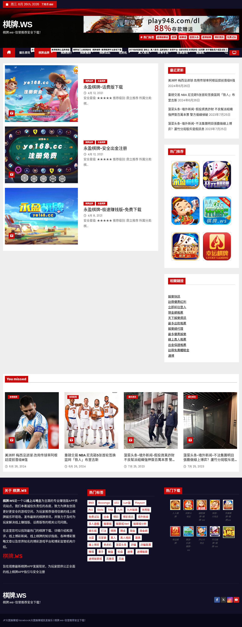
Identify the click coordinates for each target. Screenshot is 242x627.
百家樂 (102, 538)
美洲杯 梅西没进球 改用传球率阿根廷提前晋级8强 (201, 80)
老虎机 (126, 51)
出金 (106, 517)
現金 (132, 531)
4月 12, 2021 (95, 93)
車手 (101, 552)
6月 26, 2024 (17, 466)
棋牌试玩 (104, 52)
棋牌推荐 (87, 51)
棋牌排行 (68, 51)
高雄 (121, 559)
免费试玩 (231, 37)
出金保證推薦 (177, 345)
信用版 (146, 510)
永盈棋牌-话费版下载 (103, 87)
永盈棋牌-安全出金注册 (105, 148)
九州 (120, 510)
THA (110, 510)
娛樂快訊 (174, 296)
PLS (91, 510)
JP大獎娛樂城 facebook (17, 620)
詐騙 (133, 545)
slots (100, 510)
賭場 (91, 552)
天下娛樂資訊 (177, 318)
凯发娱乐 (48, 620)
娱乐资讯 (26, 51)
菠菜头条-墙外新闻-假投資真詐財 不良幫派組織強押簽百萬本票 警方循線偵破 (150, 459)
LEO (116, 503)
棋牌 (113, 531)
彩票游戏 (184, 51)
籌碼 (137, 538)
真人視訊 (125, 538)
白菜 (91, 538)
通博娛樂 (206, 37)
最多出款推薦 (177, 323)
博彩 (116, 517)
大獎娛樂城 (37, 620)
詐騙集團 (145, 545)
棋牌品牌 (48, 51)
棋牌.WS (17, 24)
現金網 (143, 531)
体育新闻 (13, 397)
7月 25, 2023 (136, 466)
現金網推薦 (175, 312)
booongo (104, 503)
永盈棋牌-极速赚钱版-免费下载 (112, 209)
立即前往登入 (177, 307)
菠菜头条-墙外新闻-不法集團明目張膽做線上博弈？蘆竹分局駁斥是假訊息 (208, 459)
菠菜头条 (194, 37)
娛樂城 (182, 37)
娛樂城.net (122, 524)
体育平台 (165, 51)
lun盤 (127, 503)
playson (140, 503)
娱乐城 (93, 531)
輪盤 (110, 552)
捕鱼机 (202, 51)
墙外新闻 (143, 517)
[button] (226, 52)
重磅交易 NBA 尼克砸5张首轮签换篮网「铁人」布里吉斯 (90, 457)
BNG (91, 503)
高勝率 (110, 559)
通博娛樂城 (162, 37)
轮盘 (120, 552)
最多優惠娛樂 (177, 334)
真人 (113, 538)
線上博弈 (94, 545)
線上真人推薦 (177, 339)
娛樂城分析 (140, 524)
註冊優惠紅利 (177, 302)
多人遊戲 (94, 524)
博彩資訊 (219, 37)
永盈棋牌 (101, 81)
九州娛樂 (132, 510)
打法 (103, 531)
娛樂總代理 (175, 329)
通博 (173, 37)
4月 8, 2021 (95, 215)
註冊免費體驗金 (178, 350)
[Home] (9, 52)
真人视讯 (145, 51)
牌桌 (123, 531)
